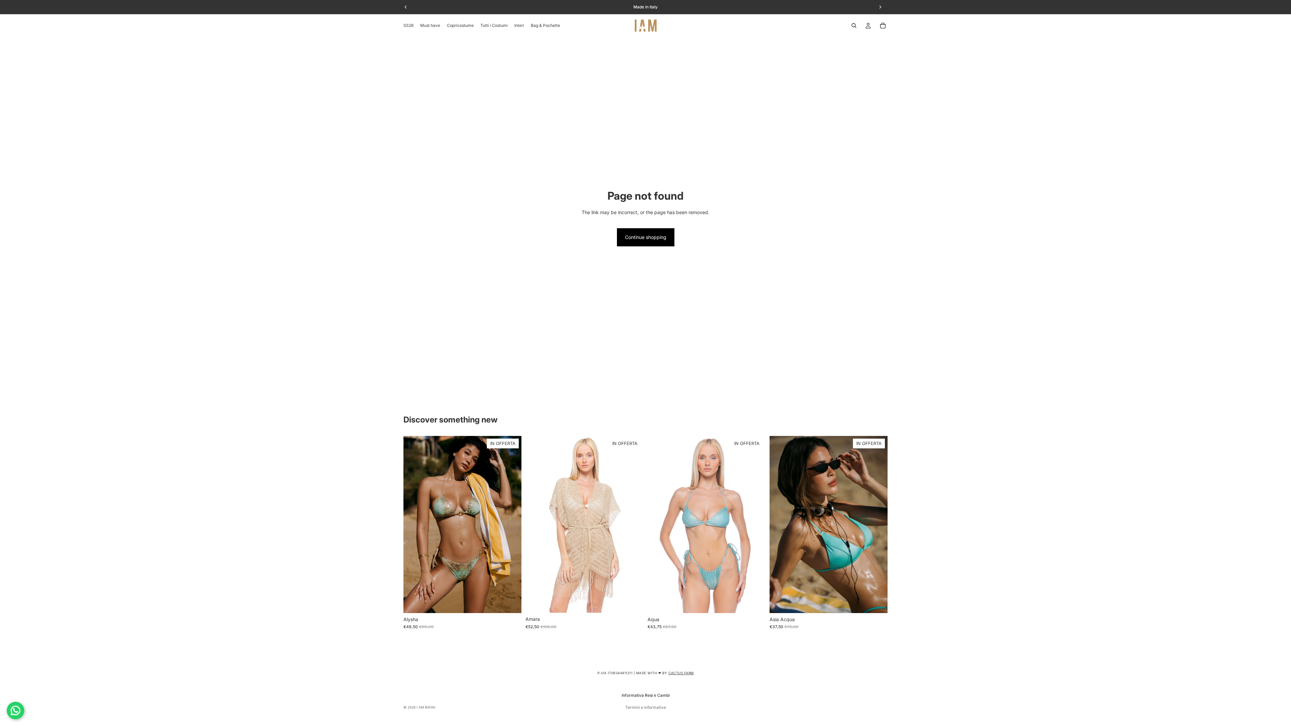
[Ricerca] (854, 25)
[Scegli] (511, 603)
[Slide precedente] (413, 524)
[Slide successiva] (511, 524)
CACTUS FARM (681, 673)
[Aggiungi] (633, 603)
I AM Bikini (426, 707)
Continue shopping (645, 237)
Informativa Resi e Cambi (646, 695)
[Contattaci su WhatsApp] (15, 710)
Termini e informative (645, 707)
